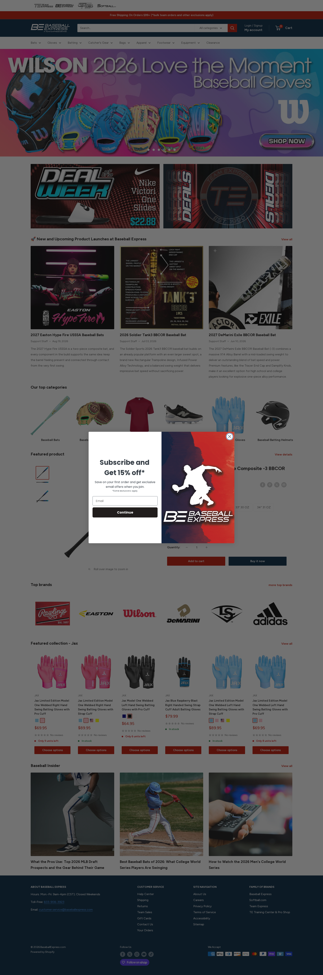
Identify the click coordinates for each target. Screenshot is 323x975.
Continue (125, 512)
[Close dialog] (229, 436)
